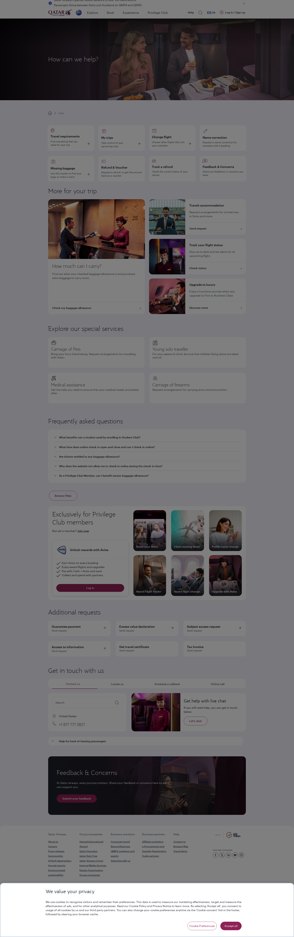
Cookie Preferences (202, 925)
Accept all (231, 925)
